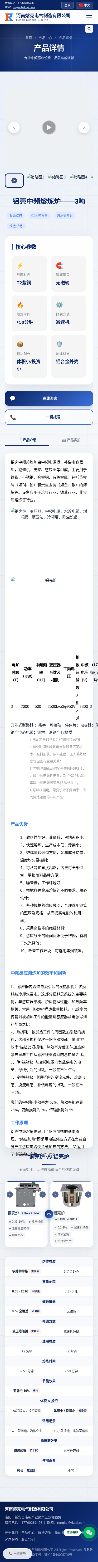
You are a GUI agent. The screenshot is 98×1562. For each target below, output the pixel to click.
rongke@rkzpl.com (24, 7)
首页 (28, 38)
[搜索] (89, 29)
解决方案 (44, 1532)
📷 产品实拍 (71, 440)
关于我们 (11, 1532)
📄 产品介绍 (27, 440)
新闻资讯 (61, 1532)
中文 (87, 5)
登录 (67, 5)
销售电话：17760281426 (19, 3)
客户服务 (11, 1539)
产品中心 (46, 38)
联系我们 (28, 1539)
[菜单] (89, 17)
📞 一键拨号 (17, 1553)
